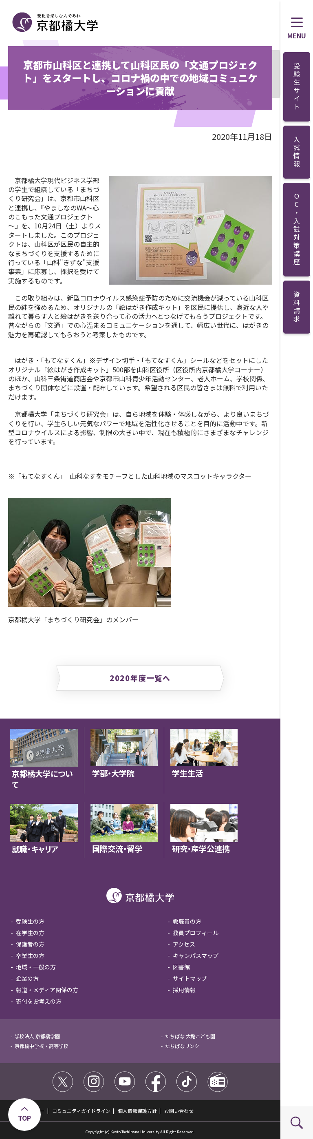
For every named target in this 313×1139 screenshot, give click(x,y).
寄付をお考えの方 (39, 1001)
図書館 (181, 967)
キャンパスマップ (195, 955)
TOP (24, 1118)
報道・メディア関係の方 (47, 990)
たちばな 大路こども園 (190, 1036)
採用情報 (184, 990)
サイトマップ (190, 978)
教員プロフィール (195, 933)
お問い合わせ (179, 1110)
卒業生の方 (30, 955)
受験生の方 (30, 921)
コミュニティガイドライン (81, 1110)
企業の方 (27, 978)
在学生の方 (30, 933)
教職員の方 (187, 921)
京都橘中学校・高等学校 (41, 1045)
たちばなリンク (182, 1045)
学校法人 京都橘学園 (37, 1036)
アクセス (184, 944)
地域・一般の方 (36, 967)
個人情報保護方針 (137, 1110)
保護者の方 (30, 944)
